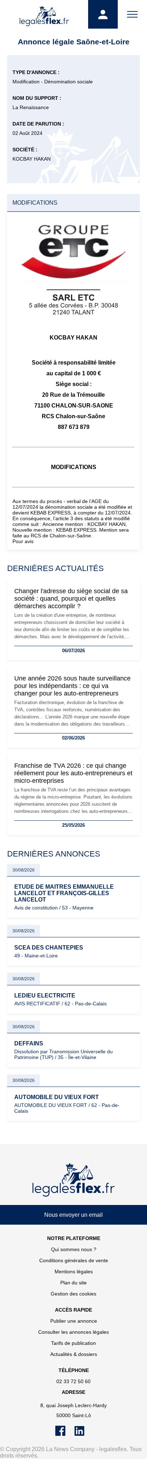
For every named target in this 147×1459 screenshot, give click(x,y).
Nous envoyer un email (73, 1215)
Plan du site (73, 1282)
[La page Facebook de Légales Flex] (64, 1434)
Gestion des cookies (73, 1294)
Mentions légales (74, 1271)
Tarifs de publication (73, 1343)
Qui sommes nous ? (73, 1249)
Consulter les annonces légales (73, 1332)
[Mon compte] (102, 14)
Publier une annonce (73, 1321)
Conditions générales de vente (73, 1260)
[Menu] (132, 14)
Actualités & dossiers (73, 1354)
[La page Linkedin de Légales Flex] (83, 1434)
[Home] (73, 1180)
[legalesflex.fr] (44, 14)
